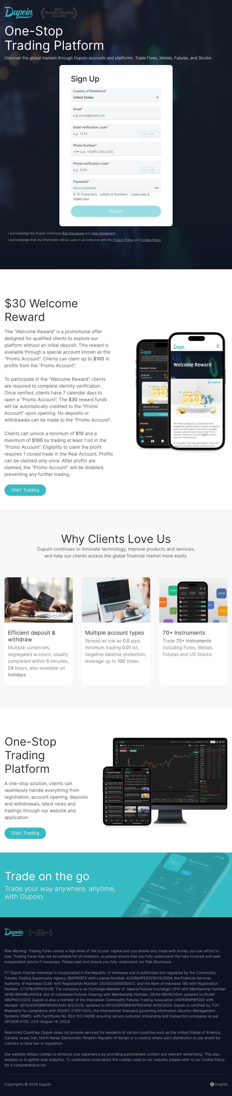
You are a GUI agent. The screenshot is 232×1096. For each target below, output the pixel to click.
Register (116, 211)
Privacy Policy (123, 240)
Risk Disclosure (73, 233)
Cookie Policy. (151, 240)
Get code (148, 133)
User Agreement (103, 233)
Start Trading (25, 490)
